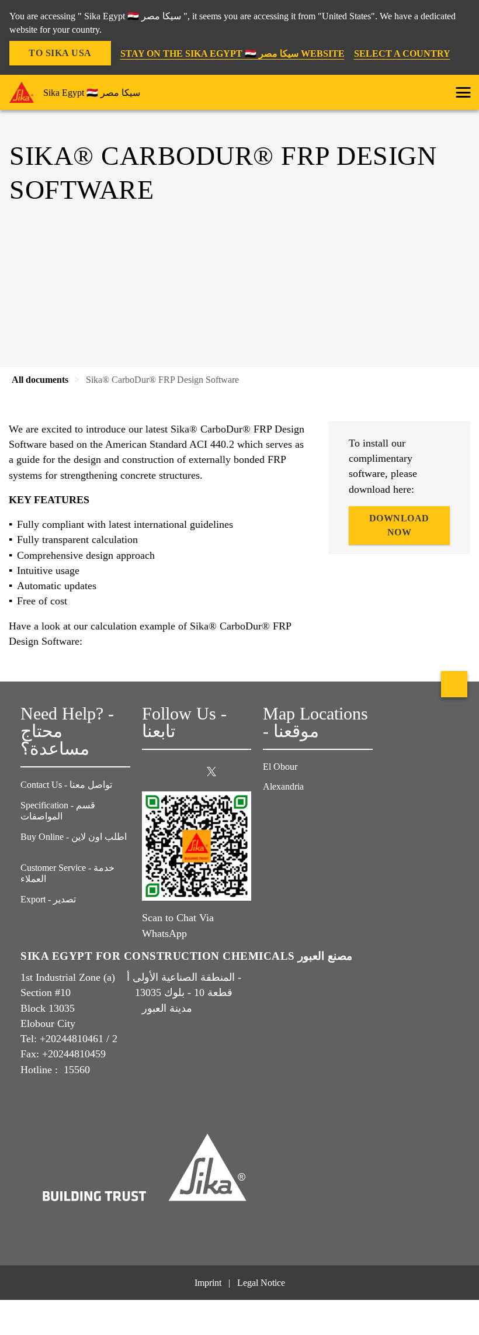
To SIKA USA (60, 53)
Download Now (399, 525)
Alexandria (284, 786)
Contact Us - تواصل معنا (66, 785)
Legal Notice (261, 1283)
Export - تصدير (48, 899)
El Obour (281, 767)
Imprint (208, 1283)
